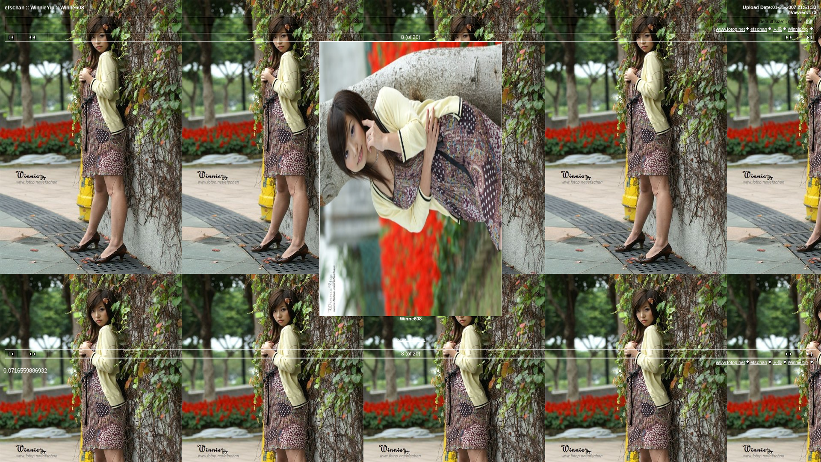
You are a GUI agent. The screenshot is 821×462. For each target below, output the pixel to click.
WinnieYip (798, 29)
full (809, 21)
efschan (758, 29)
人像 (777, 29)
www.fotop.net (730, 29)
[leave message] (410, 339)
